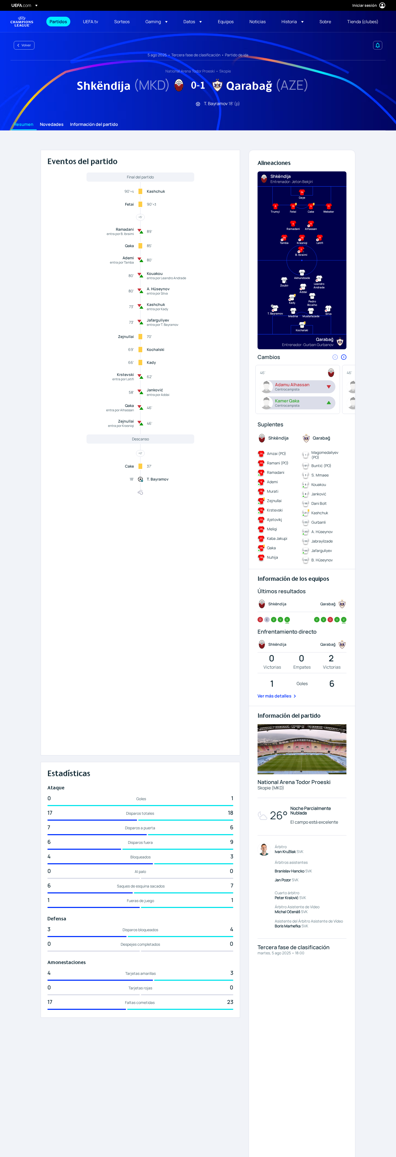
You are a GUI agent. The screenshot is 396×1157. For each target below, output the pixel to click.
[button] (156, 21)
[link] (58, 21)
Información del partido (94, 124)
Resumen (23, 124)
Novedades (52, 124)
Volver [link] (26, 45)
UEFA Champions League (22, 21)
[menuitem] (59, 21)
